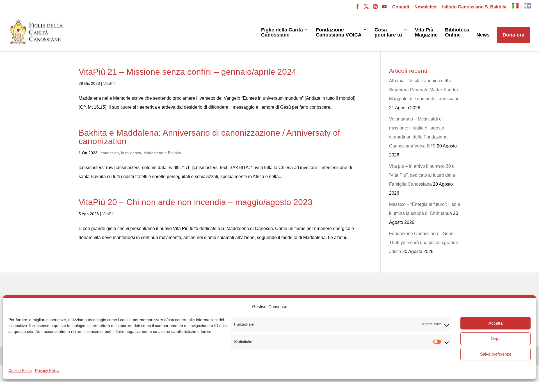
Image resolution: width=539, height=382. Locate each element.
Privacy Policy (47, 370)
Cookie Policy (20, 370)
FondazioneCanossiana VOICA (339, 32)
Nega (496, 338)
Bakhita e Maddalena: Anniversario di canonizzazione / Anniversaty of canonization (209, 137)
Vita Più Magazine (426, 32)
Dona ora (513, 35)
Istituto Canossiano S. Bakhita (474, 7)
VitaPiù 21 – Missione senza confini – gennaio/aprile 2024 (187, 71)
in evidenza (131, 153)
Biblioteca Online (457, 32)
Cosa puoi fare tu (388, 32)
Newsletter (425, 7)
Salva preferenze (495, 354)
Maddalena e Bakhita (162, 153)
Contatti (400, 7)
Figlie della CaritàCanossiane (282, 32)
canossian (110, 153)
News (483, 35)
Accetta (495, 323)
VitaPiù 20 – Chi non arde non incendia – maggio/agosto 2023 (195, 202)
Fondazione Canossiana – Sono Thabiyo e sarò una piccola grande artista (423, 242)
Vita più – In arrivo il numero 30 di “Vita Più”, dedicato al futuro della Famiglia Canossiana (422, 175)
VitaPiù (109, 83)
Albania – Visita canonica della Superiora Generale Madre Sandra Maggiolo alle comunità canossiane (424, 89)
